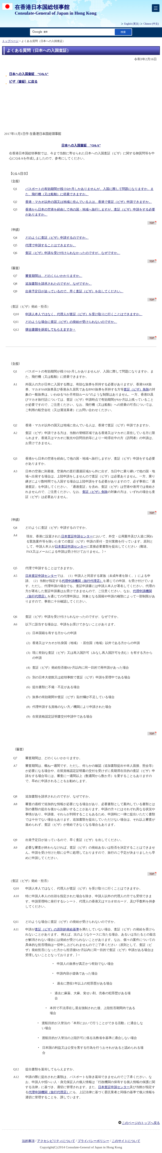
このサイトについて (126, 1141)
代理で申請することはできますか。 (50, 245)
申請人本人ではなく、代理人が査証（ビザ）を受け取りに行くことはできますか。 (83, 314)
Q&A (29, 74)
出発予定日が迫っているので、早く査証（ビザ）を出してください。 (74, 291)
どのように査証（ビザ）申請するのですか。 (57, 237)
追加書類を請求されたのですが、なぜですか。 (58, 283)
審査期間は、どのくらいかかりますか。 (53, 275)
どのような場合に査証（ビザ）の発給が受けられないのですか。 (71, 321)
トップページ (10, 41)
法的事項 (28, 1141)
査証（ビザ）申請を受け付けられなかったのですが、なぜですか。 (72, 253)
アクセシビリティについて (56, 1141)
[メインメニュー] (155, 8)
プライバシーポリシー (93, 1141)
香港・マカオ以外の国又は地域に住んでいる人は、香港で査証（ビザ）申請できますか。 (88, 202)
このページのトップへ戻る (141, 1123)
